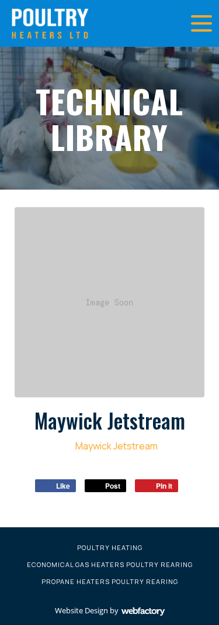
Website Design (81, 610)
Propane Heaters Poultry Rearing (109, 581)
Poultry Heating (109, 547)
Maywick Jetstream (116, 445)
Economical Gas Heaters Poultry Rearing (110, 564)
